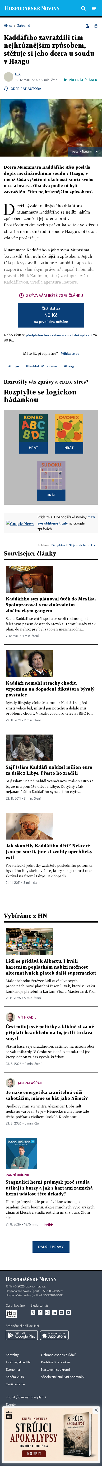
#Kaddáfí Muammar (41, 366)
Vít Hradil (27, 1017)
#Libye (14, 366)
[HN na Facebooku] (40, 1312)
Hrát (33, 448)
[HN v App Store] (54, 1335)
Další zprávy (51, 1247)
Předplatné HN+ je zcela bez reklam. (74, 545)
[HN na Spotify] (61, 1312)
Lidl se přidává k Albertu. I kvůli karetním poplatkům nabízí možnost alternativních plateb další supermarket (51, 967)
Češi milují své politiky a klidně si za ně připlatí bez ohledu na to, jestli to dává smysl (50, 1033)
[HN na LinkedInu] (54, 1312)
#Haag (69, 366)
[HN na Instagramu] (47, 1312)
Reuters (87, 151)
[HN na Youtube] (68, 1312)
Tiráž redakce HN (18, 1362)
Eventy (11, 1404)
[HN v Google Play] (22, 1335)
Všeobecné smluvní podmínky (62, 1377)
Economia (13, 1369)
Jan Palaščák (30, 1083)
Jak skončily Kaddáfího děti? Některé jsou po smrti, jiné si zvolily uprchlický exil (49, 852)
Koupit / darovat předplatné (26, 1397)
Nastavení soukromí (55, 1369)
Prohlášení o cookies (55, 1362)
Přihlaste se (70, 353)
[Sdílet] (87, 25)
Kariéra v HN (15, 1377)
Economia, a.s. (36, 1286)
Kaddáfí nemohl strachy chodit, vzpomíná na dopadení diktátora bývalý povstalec (50, 689)
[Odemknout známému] (95, 25)
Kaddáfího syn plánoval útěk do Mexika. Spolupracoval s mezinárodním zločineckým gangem (51, 605)
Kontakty (12, 1355)
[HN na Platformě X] (33, 1312)
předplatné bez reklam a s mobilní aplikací (59, 335)
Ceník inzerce (15, 1384)
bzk (18, 74)
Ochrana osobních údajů (59, 1355)
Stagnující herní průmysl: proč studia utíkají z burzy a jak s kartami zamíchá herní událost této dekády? (49, 1188)
